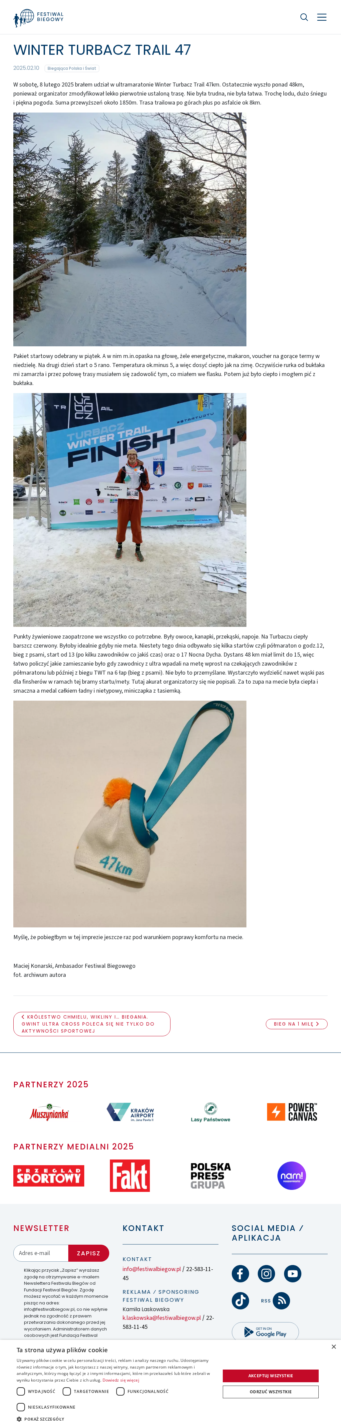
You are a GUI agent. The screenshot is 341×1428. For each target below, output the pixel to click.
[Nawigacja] (322, 17)
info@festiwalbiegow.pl (152, 1269)
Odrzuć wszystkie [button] (271, 1392)
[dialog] (170, 1384)
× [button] (333, 1347)
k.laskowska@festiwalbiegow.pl (162, 1318)
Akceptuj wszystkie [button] (270, 1376)
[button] (115, 1419)
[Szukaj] (304, 17)
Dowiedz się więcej (121, 1380)
